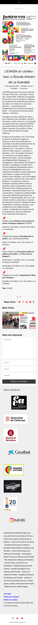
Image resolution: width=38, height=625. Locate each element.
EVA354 (24, 86)
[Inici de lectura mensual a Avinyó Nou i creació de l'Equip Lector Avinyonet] (17, 297)
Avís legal (7, 594)
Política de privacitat (11, 597)
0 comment (24, 88)
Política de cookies (11, 600)
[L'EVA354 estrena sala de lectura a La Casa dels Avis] (20, 297)
